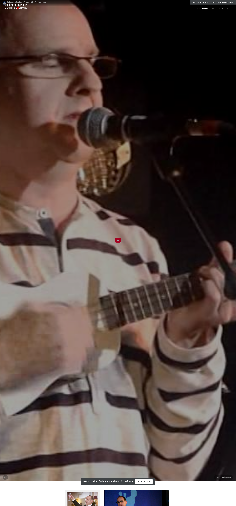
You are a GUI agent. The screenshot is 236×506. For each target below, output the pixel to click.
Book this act (144, 481)
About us (215, 8)
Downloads (206, 8)
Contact (225, 8)
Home (198, 8)
